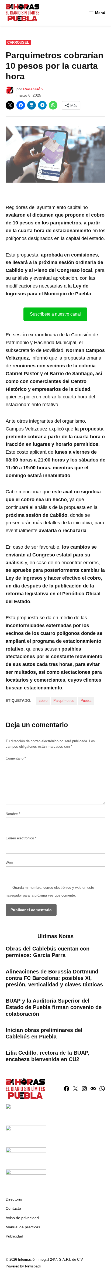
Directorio (14, 1199)
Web (9, 863)
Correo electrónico (21, 838)
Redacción (33, 89)
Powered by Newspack (23, 1266)
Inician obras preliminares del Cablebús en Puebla (44, 1033)
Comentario (16, 758)
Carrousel (18, 43)
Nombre (13, 814)
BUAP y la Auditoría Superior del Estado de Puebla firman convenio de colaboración (54, 1007)
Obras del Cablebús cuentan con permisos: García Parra (47, 952)
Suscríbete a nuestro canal (55, 314)
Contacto (13, 1208)
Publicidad (14, 1236)
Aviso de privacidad (22, 1218)
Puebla (86, 701)
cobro (43, 701)
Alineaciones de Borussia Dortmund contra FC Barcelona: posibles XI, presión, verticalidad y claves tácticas (54, 978)
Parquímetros (63, 701)
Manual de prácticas (23, 1227)
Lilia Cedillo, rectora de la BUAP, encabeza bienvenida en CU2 (47, 1056)
